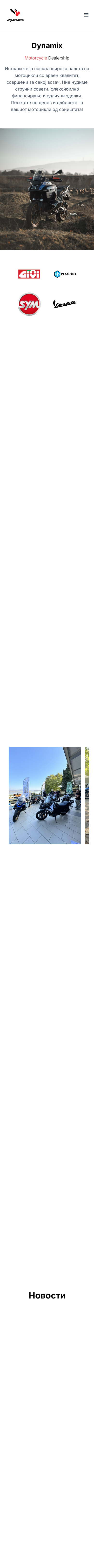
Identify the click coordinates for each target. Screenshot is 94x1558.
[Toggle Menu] (86, 15)
